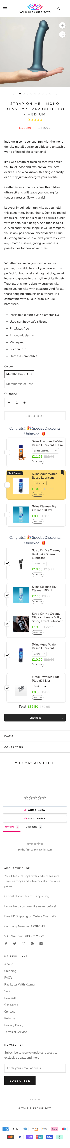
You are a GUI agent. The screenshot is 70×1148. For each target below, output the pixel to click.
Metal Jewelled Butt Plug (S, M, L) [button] (45, 679)
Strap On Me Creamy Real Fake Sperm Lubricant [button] (46, 554)
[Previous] (13, 93)
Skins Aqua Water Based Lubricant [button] (44, 646)
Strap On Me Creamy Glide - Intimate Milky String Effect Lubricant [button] (47, 617)
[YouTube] (41, 943)
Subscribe (20, 1080)
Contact (9, 1012)
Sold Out (35, 416)
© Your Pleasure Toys (35, 1108)
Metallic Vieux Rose (19, 384)
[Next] (56, 93)
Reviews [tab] (9, 826)
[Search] (58, 8)
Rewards (10, 998)
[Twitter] (14, 943)
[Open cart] (65, 8)
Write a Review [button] (36, 809)
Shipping (10, 971)
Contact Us (13, 747)
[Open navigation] (5, 8)
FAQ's (8, 736)
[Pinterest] (32, 943)
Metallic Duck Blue (19, 374)
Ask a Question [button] (36, 818)
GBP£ (33, 1099)
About (8, 964)
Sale (7, 991)
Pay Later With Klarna (19, 984)
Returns (9, 1018)
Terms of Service (15, 1032)
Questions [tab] (31, 826)
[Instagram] (23, 943)
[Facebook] (5, 943)
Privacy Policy (13, 1025)
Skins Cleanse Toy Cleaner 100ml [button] (44, 588)
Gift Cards (11, 1005)
